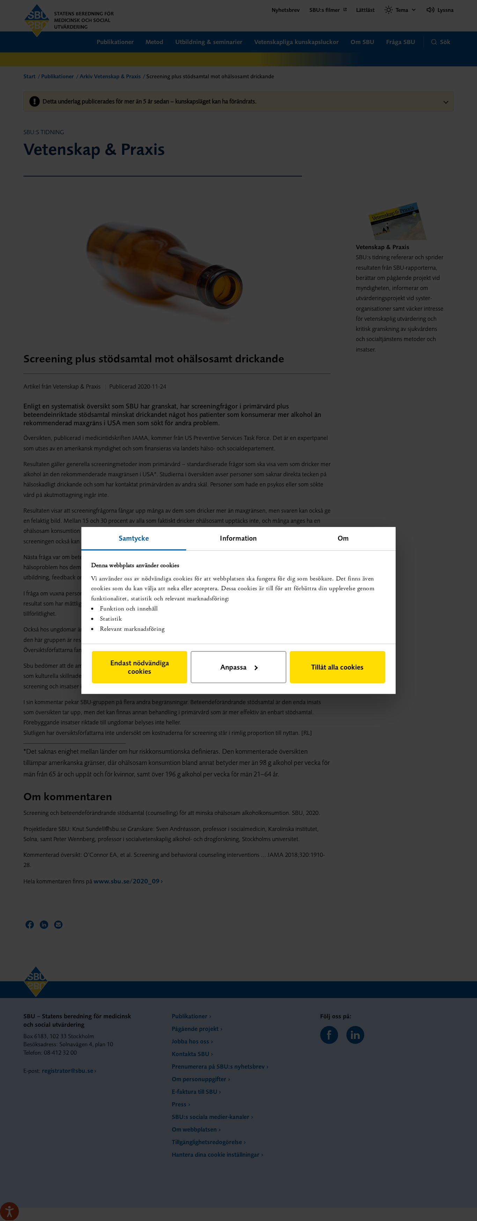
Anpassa (233, 667)
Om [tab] (343, 538)
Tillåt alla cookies (337, 667)
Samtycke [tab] (134, 538)
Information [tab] (238, 538)
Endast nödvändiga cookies (139, 667)
